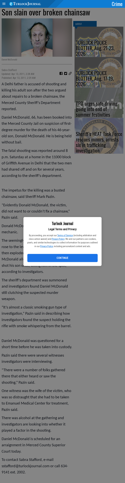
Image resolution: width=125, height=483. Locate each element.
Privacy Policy (58, 239)
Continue (62, 257)
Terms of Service (65, 235)
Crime (117, 3)
